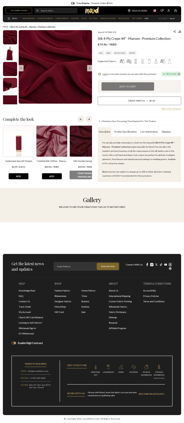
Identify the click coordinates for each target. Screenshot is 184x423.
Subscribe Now (108, 266)
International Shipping (119, 296)
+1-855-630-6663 (37, 378)
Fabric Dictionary (117, 312)
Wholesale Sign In (27, 328)
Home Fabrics (88, 290)
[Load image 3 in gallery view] (10, 69)
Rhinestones (60, 296)
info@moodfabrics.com (38, 371)
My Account (25, 312)
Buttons (85, 301)
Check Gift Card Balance (31, 317)
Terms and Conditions (154, 301)
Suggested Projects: (107, 61)
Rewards (113, 322)
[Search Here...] (37, 10)
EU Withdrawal (26, 333)
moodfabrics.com (91, 419)
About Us (113, 290)
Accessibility (149, 290)
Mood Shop (60, 306)
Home (5, 26)
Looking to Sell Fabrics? (30, 322)
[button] (45, 18)
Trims (84, 296)
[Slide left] (21, 68)
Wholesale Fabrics (118, 306)
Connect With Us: (134, 264)
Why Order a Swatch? (171, 108)
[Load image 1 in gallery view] (10, 37)
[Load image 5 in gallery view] (10, 101)
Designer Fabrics (62, 301)
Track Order (25, 306)
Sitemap (113, 317)
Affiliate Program (117, 328)
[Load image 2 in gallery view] (10, 53)
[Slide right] (89, 68)
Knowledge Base (27, 290)
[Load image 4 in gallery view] (10, 85)
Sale (83, 312)
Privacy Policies (151, 296)
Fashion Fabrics (62, 290)
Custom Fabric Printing (120, 301)
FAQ (21, 296)
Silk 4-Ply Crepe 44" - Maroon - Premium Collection (32, 26)
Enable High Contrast (30, 343)
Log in (105, 74)
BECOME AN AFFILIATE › (152, 393)
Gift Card (59, 312)
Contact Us (24, 301)
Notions (85, 306)
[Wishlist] (161, 11)
